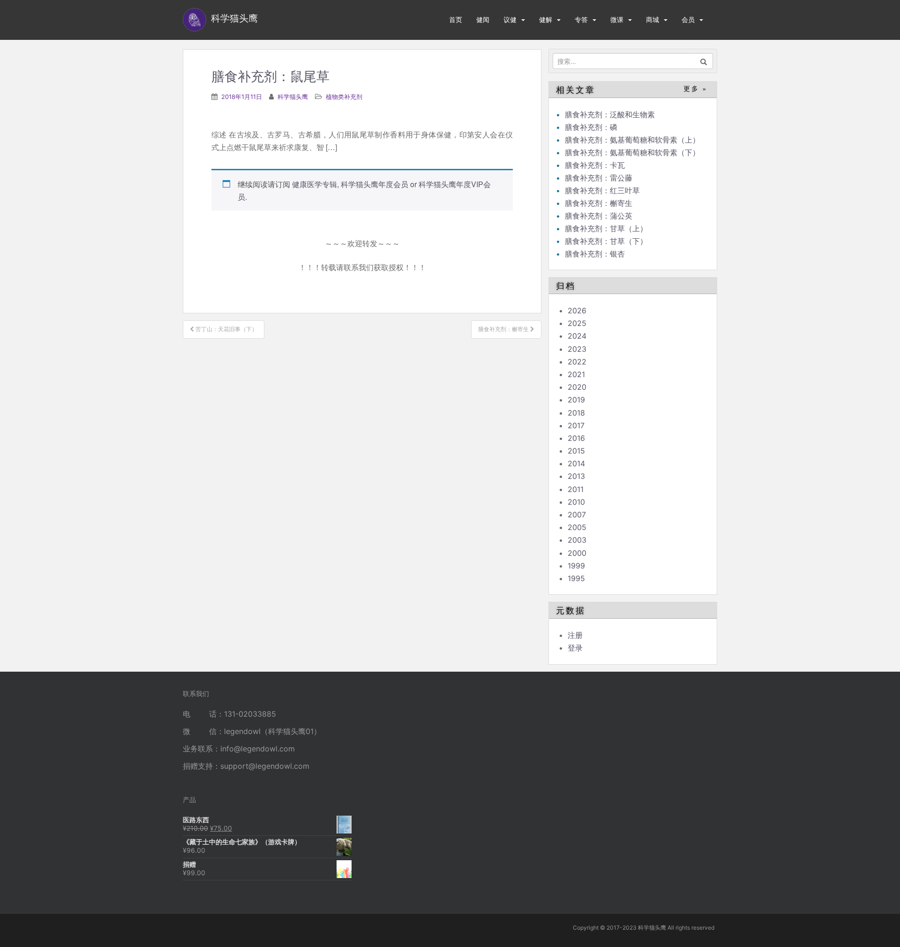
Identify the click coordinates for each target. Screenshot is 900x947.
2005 (577, 527)
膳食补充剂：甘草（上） (606, 228)
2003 (577, 540)
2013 (576, 476)
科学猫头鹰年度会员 (374, 184)
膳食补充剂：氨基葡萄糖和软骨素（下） (632, 152)
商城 (652, 19)
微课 (616, 19)
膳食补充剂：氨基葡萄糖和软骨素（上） (632, 139)
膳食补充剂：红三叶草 (602, 190)
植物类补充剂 (344, 96)
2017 (576, 425)
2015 (576, 450)
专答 (581, 19)
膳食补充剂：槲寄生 (598, 203)
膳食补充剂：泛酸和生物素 (610, 114)
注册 (575, 635)
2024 (577, 336)
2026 (577, 310)
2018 (576, 412)
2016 (576, 438)
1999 (576, 565)
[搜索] (704, 61)
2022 (577, 361)
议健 (510, 19)
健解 (545, 19)
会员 (688, 19)
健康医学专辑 (314, 184)
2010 (576, 502)
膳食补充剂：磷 (591, 127)
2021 (576, 374)
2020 (577, 387)
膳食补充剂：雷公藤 (598, 177)
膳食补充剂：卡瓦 (595, 165)
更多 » (695, 88)
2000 (577, 553)
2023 (577, 349)
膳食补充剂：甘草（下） (606, 241)
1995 (576, 578)
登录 (575, 647)
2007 (577, 514)
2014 (576, 463)
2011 (576, 489)
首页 (455, 19)
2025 (577, 323)
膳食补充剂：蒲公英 (598, 215)
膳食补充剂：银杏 (595, 253)
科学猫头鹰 (293, 96)
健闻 (482, 19)
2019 (576, 399)
